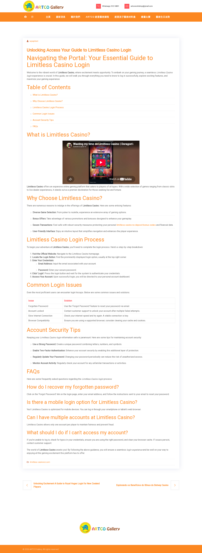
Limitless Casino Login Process (48, 107)
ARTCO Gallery (36, 549)
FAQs (35, 126)
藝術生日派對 (163, 17)
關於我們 (75, 17)
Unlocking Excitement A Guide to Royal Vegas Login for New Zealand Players (67, 485)
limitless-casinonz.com (40, 462)
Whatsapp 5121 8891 (110, 6)
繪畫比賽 (145, 17)
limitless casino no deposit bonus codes (136, 225)
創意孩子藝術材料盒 (125, 17)
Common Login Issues (43, 113)
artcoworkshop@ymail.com (142, 6)
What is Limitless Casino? (45, 95)
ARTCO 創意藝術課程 (97, 17)
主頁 (48, 17)
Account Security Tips (43, 120)
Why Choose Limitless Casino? (48, 101)
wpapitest (34, 41)
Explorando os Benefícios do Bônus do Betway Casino (142, 485)
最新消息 (60, 17)
